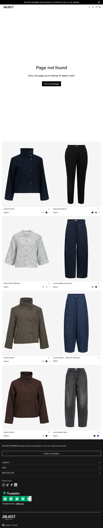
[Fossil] (95, 212)
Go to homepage (51, 83)
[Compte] (92, 7)
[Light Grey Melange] (46, 286)
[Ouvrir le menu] (99, 7)
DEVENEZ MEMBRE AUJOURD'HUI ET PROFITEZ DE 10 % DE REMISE (51, 2)
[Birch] (42, 212)
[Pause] (99, 2)
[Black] (46, 212)
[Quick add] (49, 209)
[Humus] (92, 286)
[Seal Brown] (96, 286)
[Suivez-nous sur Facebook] (11, 484)
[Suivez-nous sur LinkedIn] (15, 484)
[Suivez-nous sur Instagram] (3, 484)
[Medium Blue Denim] (97, 435)
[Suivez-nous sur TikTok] (7, 484)
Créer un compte (51, 453)
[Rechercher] (89, 7)
